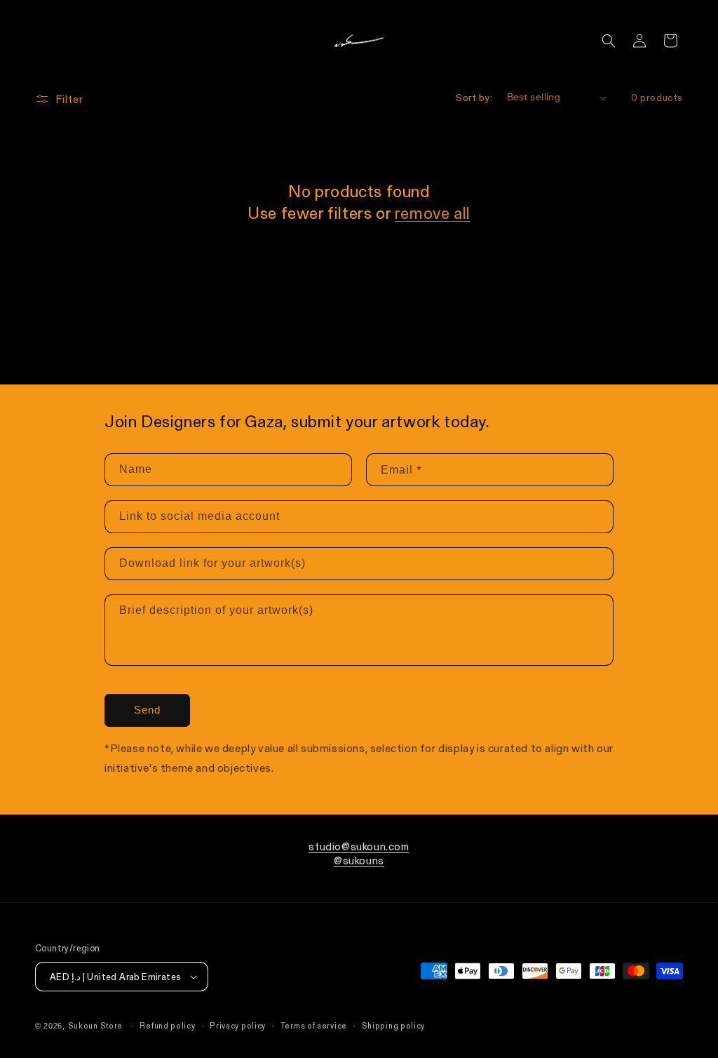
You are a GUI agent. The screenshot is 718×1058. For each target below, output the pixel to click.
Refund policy (167, 1025)
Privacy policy (238, 1025)
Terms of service (313, 1025)
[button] (608, 40)
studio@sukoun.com (359, 846)
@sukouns (359, 860)
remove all (432, 212)
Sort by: (474, 97)
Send (147, 710)
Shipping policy (394, 1025)
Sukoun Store (95, 1025)
